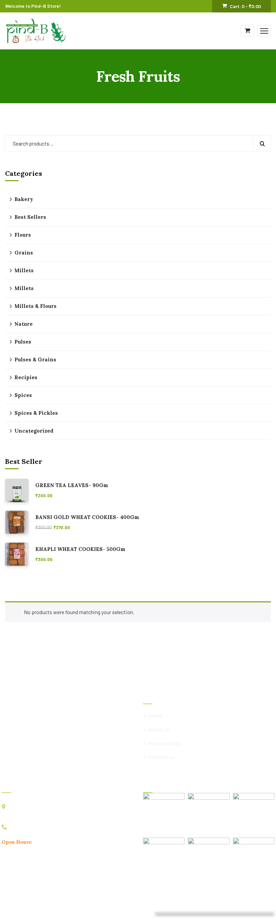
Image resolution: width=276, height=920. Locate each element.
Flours (22, 235)
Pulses (22, 341)
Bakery (23, 199)
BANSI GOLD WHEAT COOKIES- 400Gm (87, 517)
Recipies (25, 377)
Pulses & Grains (35, 359)
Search (262, 143)
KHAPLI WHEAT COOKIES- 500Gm (80, 549)
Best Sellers (30, 217)
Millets (24, 270)
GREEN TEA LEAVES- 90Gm (71, 485)
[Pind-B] (36, 30)
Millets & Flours (35, 306)
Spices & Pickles (36, 413)
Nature (23, 324)
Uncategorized (34, 431)
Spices (23, 395)
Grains (23, 252)
